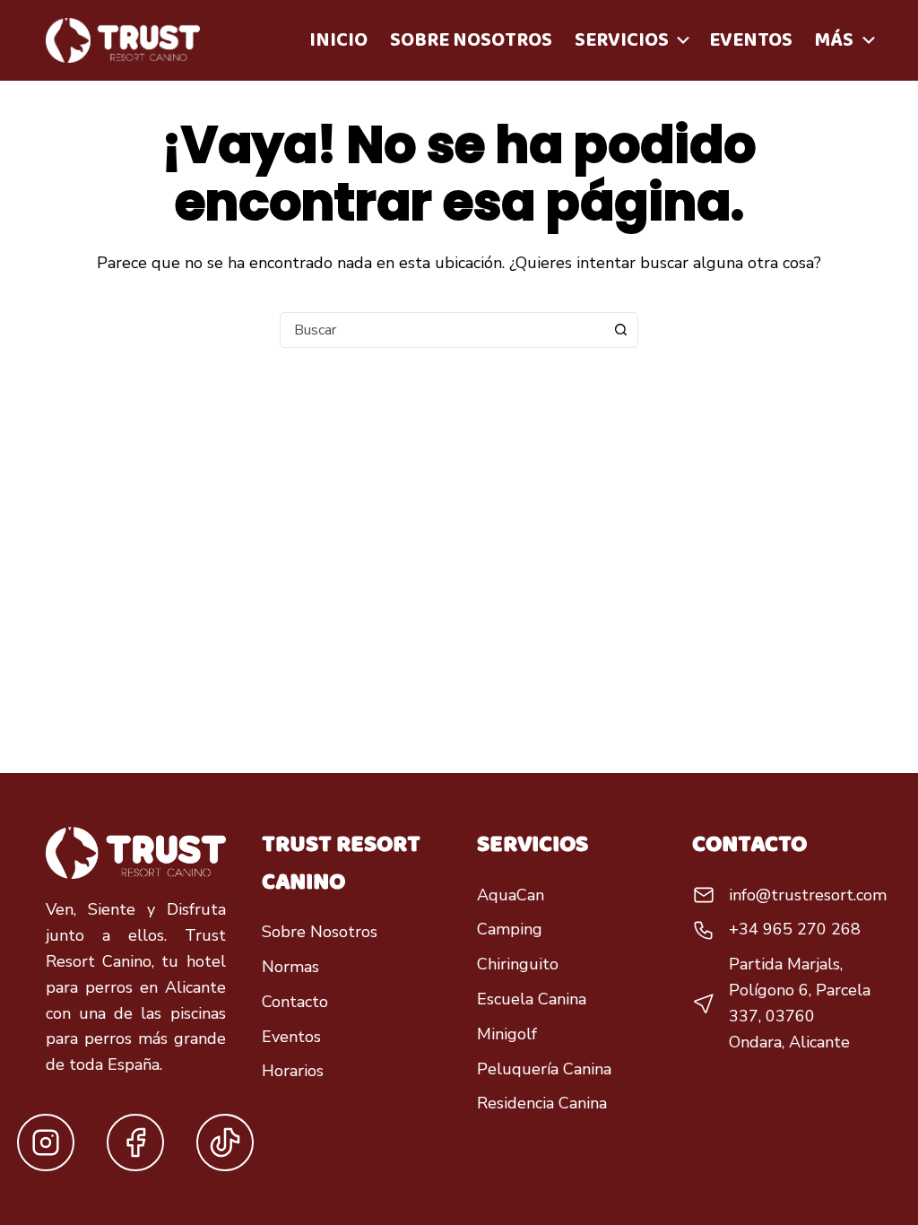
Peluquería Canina (544, 1069)
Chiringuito (518, 964)
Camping (509, 929)
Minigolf (507, 1034)
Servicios (622, 40)
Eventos (750, 40)
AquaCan (510, 895)
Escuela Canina (531, 999)
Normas (290, 966)
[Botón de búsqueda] (620, 330)
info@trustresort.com (808, 895)
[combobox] (442, 330)
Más (834, 40)
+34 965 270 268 (795, 929)
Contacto (295, 1001)
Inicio (338, 40)
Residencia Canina (542, 1103)
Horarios (293, 1071)
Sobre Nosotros (471, 40)
